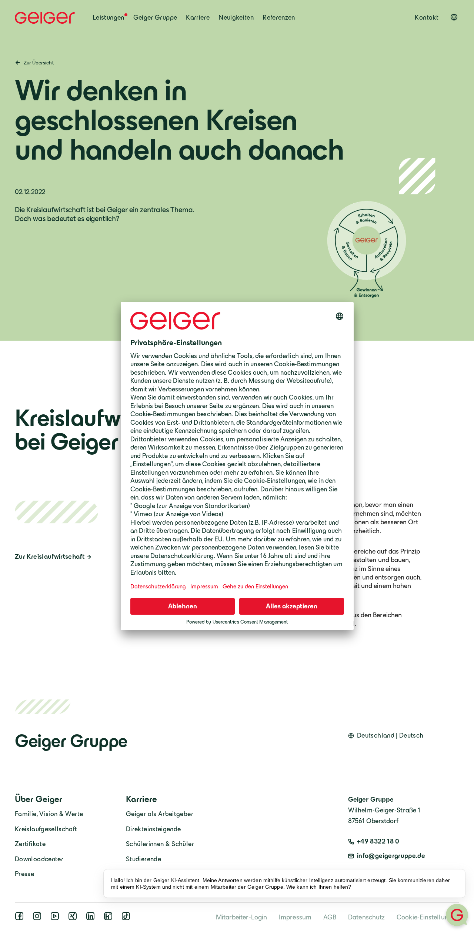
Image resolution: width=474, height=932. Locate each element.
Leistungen (108, 17)
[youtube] (56, 918)
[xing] (74, 918)
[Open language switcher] (454, 17)
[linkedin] (92, 918)
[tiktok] (127, 918)
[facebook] (21, 918)
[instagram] (38, 918)
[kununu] (110, 918)
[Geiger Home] (45, 18)
